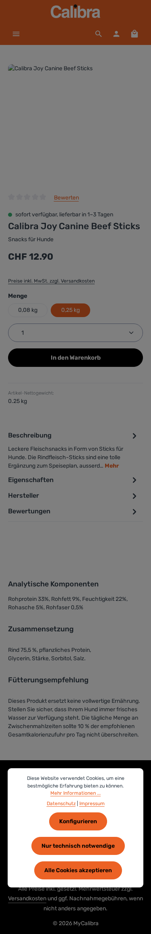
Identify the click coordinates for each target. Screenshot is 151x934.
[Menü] (16, 34)
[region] (75, 124)
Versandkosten (27, 898)
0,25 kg (70, 310)
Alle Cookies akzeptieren (78, 870)
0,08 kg (27, 310)
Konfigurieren (78, 821)
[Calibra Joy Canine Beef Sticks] (75, 124)
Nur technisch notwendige (78, 845)
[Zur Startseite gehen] (75, 11)
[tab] (73, 450)
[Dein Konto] (116, 34)
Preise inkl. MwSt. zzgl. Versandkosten (51, 281)
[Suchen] (99, 34)
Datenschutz (61, 803)
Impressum (92, 803)
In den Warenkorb (76, 357)
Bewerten (66, 197)
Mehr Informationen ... (75, 793)
